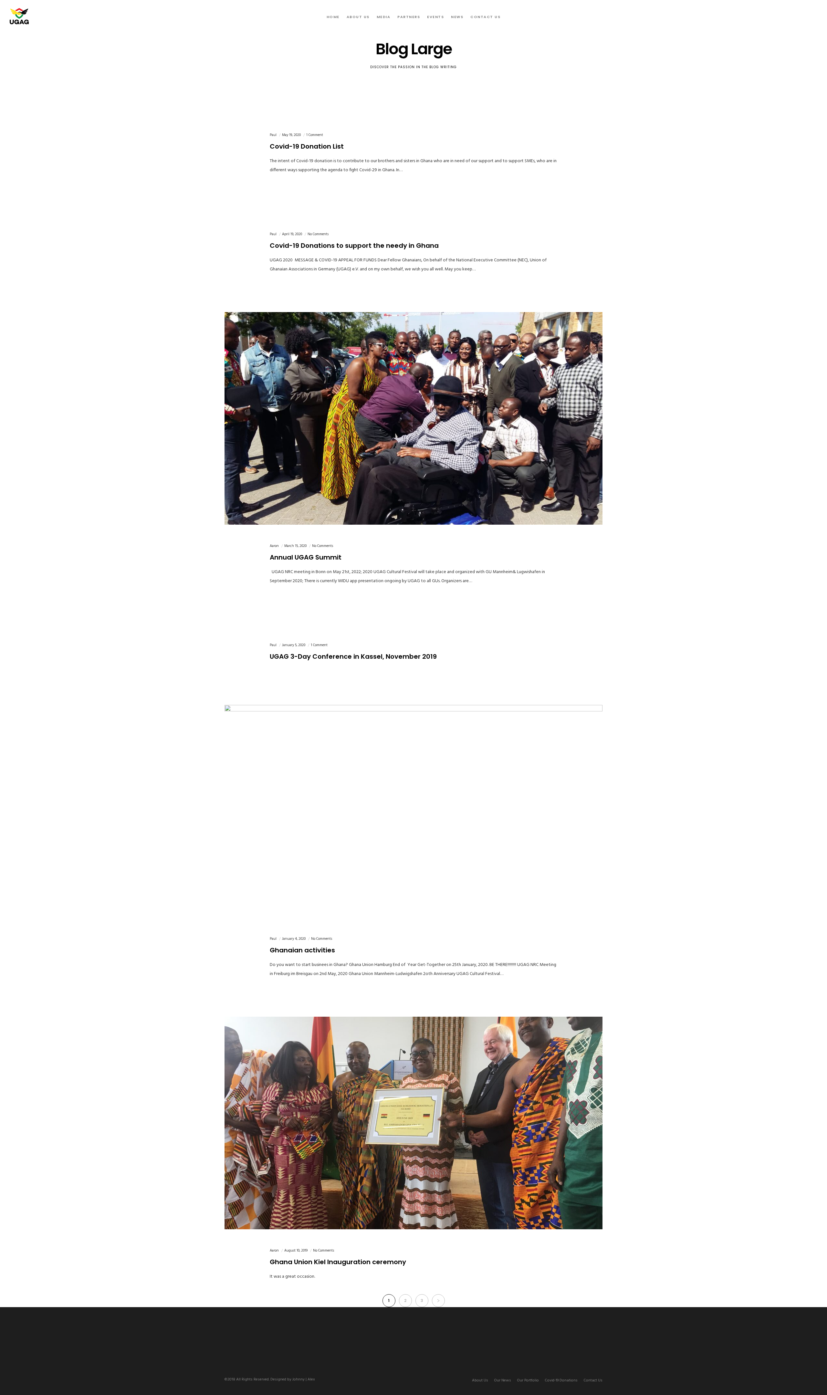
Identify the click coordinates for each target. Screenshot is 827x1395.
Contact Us (592, 1380)
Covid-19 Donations (561, 1380)
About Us (480, 1380)
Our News (502, 1380)
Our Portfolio (528, 1380)
